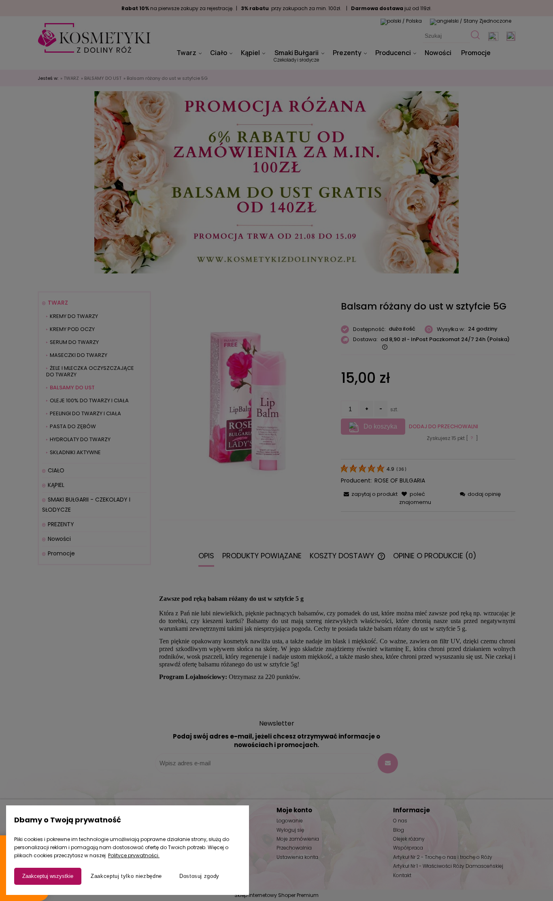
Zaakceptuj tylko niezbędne (126, 876)
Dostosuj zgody (199, 876)
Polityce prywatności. (134, 855)
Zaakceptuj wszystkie (47, 876)
